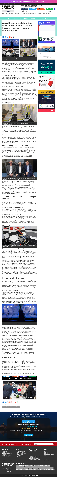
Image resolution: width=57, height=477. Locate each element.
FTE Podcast (31, 3)
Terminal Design (5, 16)
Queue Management (50, 468)
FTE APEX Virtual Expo (7, 460)
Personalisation (41, 18)
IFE (11, 18)
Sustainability (41, 13)
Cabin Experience (47, 465)
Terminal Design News (21, 453)
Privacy (45, 456)
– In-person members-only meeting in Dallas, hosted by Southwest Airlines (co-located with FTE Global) (46, 39)
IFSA (52, 3)
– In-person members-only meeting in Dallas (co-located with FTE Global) (46, 34)
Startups (12, 16)
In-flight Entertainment (20, 466)
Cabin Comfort (25, 469)
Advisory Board (44, 3)
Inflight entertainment (32, 469)
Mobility (47, 13)
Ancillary (22, 13)
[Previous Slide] (3, 428)
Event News (19, 455)
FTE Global (5, 451)
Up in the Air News (20, 452)
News (6, 3)
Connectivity (16, 18)
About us (45, 451)
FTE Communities (18, 3)
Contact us (46, 453)
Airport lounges (35, 468)
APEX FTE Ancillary (7, 455)
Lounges (26, 466)
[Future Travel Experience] (8, 8)
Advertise (46, 452)
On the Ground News (21, 451)
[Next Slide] (54, 428)
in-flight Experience (7, 406)
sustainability (37, 466)
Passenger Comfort (15, 406)
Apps (35, 465)
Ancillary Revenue (31, 466)
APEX (49, 3)
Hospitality (47, 18)
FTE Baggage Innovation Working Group (35, 457)
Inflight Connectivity (42, 468)
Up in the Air (16, 13)
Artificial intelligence (19, 468)
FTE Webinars (25, 3)
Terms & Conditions (48, 457)
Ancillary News (20, 454)
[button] (48, 6)
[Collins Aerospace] (46, 52)
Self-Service (26, 465)
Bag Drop (48, 466)
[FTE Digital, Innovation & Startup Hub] (46, 67)
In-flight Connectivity (40, 465)
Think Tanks (37, 3)
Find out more (28, 435)
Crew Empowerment (33, 18)
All (8, 18)
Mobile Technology (19, 469)
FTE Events (11, 3)
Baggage (45, 469)
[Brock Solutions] (46, 81)
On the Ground (9, 13)
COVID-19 (30, 468)
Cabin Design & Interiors (24, 18)
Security (41, 469)
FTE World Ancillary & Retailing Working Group (35, 459)
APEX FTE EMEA (6, 456)
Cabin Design (26, 468)
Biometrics (31, 465)
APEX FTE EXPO (6, 452)
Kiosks (38, 469)
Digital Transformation (31, 13)
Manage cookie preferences (47, 459)
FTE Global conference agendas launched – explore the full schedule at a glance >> (27, 1)
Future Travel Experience (32, 475)
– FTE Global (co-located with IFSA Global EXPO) (45, 27)
